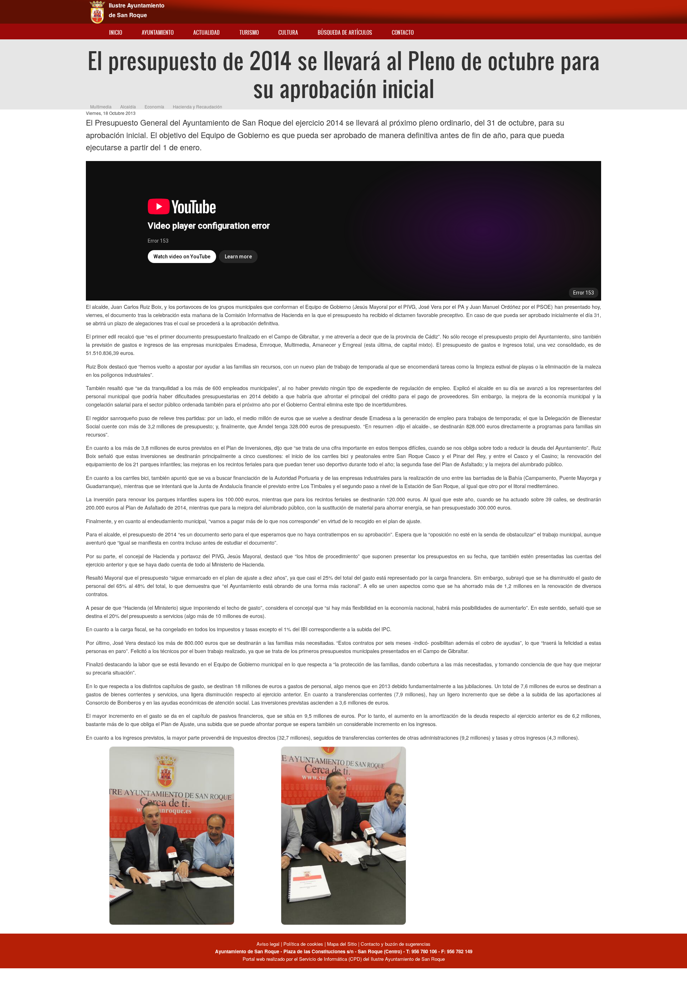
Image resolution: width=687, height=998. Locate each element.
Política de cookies (303, 943)
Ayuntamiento (158, 32)
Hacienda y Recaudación (197, 106)
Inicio (115, 32)
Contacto (403, 32)
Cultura (288, 32)
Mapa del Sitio (342, 943)
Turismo (249, 32)
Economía (154, 106)
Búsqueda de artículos (345, 32)
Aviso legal (269, 943)
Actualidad (206, 32)
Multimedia (101, 106)
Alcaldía (128, 106)
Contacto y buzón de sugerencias (395, 943)
